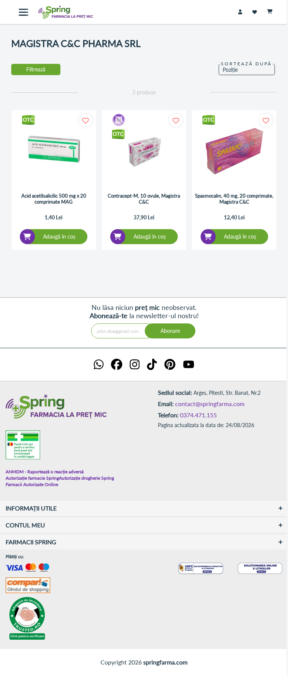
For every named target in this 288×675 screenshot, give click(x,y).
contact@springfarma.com (209, 403)
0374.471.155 (198, 414)
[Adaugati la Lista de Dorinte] (85, 120)
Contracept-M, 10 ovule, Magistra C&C (144, 199)
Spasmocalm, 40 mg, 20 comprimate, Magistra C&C (234, 199)
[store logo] (60, 12)
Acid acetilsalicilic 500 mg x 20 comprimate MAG (53, 199)
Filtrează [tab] (35, 69)
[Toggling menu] (23, 12)
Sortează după (246, 63)
